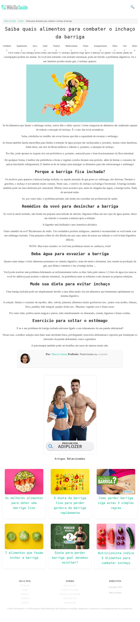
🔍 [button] (132, 7)
